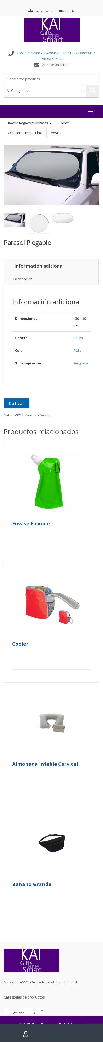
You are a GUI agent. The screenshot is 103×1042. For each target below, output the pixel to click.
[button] (93, 150)
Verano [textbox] (22, 1012)
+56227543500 (28, 53)
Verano (45, 415)
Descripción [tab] (22, 279)
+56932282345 (81, 53)
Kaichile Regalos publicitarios (28, 122)
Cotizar (16, 403)
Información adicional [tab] (39, 266)
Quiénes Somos (43, 11)
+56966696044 (51, 58)
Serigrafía (80, 363)
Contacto (69, 11)
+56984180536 (54, 53)
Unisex (78, 338)
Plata (77, 350)
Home (64, 122)
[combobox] (24, 1011)
